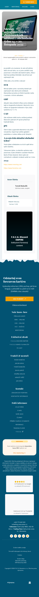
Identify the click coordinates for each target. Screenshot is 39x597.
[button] (28, 2)
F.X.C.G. (18, 431)
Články (19, 417)
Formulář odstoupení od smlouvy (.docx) (20, 551)
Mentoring (15, 7)
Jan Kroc (19, 381)
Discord (25, 7)
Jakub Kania (19, 363)
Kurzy (7, 7)
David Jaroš (19, 370)
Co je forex (19, 407)
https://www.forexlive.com (12, 168)
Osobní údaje (20, 559)
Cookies (20, 555)
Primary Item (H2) (13, 202)
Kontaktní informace (19, 396)
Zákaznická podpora (19, 392)
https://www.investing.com (13, 164)
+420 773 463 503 (19, 522)
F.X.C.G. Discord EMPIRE (19, 341)
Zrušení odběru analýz (19, 547)
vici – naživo (19, 326)
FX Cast (19, 348)
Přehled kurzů (19, 316)
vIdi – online (19, 323)
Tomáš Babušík (19, 367)
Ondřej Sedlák (19, 374)
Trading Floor (19, 428)
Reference (19, 424)
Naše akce (19, 414)
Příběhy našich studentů (19, 421)
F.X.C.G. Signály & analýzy (19, 344)
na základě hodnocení (22, 486)
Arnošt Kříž (19, 377)
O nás (32, 7)
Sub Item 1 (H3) (13, 204)
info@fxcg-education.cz (19, 524)
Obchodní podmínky (20, 560)
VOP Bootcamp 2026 (20, 562)
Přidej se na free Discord (19, 305)
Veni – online (19, 319)
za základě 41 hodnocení (21, 513)
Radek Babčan (19, 359)
